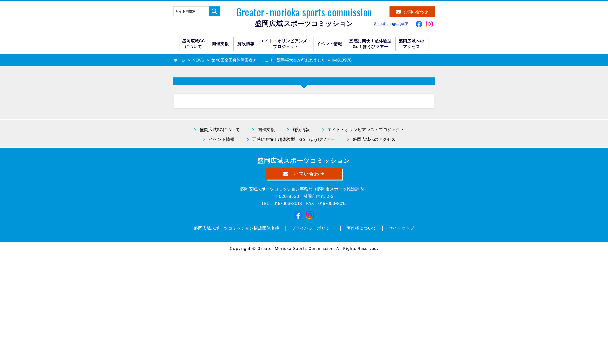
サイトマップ (401, 228)
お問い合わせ (416, 12)
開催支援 (220, 44)
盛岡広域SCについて (193, 44)
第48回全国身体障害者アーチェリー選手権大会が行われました (268, 60)
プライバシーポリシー (312, 228)
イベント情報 (329, 44)
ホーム (179, 60)
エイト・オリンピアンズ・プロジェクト (286, 44)
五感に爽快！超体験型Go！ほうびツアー (370, 44)
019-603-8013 (287, 203)
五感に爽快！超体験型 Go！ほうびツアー (293, 139)
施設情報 (246, 44)
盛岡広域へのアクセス (411, 44)
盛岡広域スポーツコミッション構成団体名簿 (236, 228)
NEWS (198, 60)
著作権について (361, 228)
